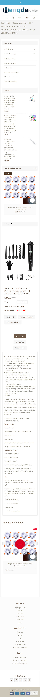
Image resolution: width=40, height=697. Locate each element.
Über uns (20, 632)
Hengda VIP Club (20, 644)
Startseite (5, 23)
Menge (6, 302)
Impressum (19, 619)
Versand (20, 613)
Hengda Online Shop (25, 690)
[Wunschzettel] (19, 18)
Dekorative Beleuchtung (11, 72)
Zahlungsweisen (20, 608)
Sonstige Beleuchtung (10, 81)
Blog (20, 638)
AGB (20, 622)
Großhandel (20, 641)
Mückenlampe (8, 68)
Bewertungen (20, 342)
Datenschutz (20, 616)
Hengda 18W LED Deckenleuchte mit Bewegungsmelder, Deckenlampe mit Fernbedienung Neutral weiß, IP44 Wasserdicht (9, 102)
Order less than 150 (22, 23)
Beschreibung (20, 336)
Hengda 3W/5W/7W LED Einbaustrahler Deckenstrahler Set (20, 208)
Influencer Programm (20, 647)
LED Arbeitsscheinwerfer (11, 77)
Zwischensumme (10, 306)
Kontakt (19, 635)
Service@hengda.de (21, 663)
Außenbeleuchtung (9, 54)
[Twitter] (11, 680)
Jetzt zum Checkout (26, 317)
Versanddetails (20, 348)
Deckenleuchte (8, 49)
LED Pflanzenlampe (9, 59)
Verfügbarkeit (9, 310)
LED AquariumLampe (10, 63)
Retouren (20, 610)
